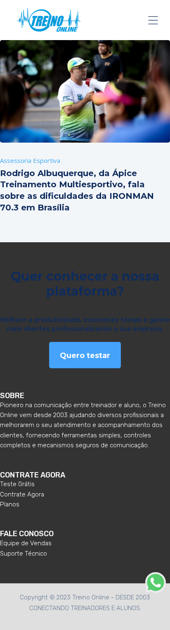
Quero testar (85, 355)
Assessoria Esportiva (30, 160)
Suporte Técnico (23, 553)
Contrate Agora (22, 494)
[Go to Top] (153, 611)
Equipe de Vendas (26, 543)
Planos (9, 504)
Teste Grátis (17, 484)
